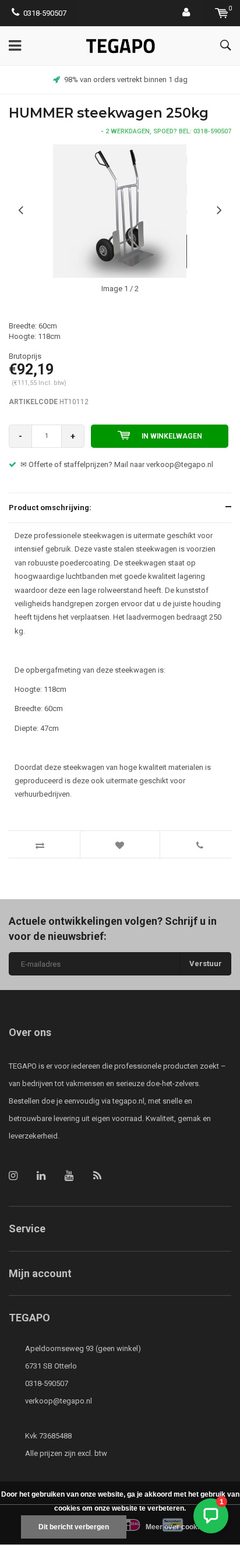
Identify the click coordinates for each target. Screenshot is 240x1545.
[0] (221, 13)
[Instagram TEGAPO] (13, 1175)
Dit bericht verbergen (73, 1527)
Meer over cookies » (179, 1527)
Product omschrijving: (50, 507)
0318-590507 (44, 13)
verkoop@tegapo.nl (58, 1400)
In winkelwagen (172, 436)
